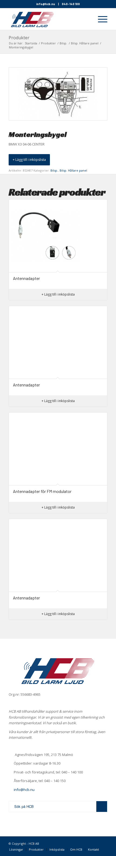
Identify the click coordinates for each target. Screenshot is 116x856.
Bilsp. (54, 170)
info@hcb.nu (45, 4)
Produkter (19, 38)
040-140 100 (71, 4)
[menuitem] (87, 19)
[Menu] (100, 19)
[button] (29, 159)
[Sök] (87, 19)
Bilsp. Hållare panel (73, 170)
